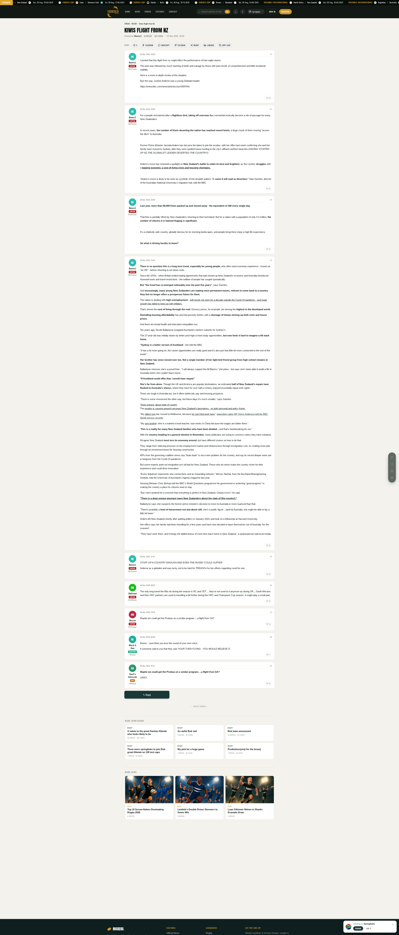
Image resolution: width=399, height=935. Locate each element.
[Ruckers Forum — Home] (113, 11)
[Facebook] (392, 464)
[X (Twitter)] (392, 457)
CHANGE (358, 928)
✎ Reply (147, 694)
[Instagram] (392, 471)
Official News (172, 933)
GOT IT (368, 928)
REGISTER (285, 11)
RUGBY (134, 23)
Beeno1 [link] (138, 36)
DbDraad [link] (132, 594)
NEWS (137, 11)
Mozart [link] (132, 621)
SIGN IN (272, 11)
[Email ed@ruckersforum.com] (392, 478)
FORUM (148, 11)
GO (227, 11)
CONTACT (173, 11)
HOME (127, 11)
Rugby (209, 933)
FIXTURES (6, 2)
